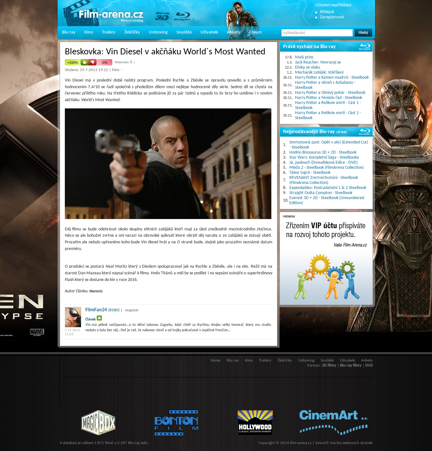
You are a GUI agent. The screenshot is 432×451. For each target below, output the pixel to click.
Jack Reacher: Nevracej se (318, 62)
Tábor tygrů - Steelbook (309, 173)
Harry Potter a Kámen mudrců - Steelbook (332, 78)
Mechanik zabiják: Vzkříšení (319, 72)
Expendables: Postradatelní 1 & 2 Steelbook (327, 188)
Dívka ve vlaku (307, 67)
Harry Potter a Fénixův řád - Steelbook (328, 98)
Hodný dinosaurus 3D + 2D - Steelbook (322, 152)
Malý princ (304, 57)
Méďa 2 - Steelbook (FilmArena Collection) (326, 168)
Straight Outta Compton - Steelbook (320, 193)
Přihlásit (327, 12)
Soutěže (184, 32)
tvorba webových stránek (351, 443)
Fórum (255, 32)
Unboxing (158, 32)
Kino (88, 32)
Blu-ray (69, 32)
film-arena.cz (301, 443)
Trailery (108, 32)
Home (215, 360)
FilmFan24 (96, 310)
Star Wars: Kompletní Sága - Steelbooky (324, 157)
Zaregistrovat (332, 17)
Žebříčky (132, 32)
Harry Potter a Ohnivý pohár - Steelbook (330, 93)
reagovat (132, 310)
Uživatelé (209, 32)
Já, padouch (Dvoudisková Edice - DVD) (323, 163)
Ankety (233, 32)
